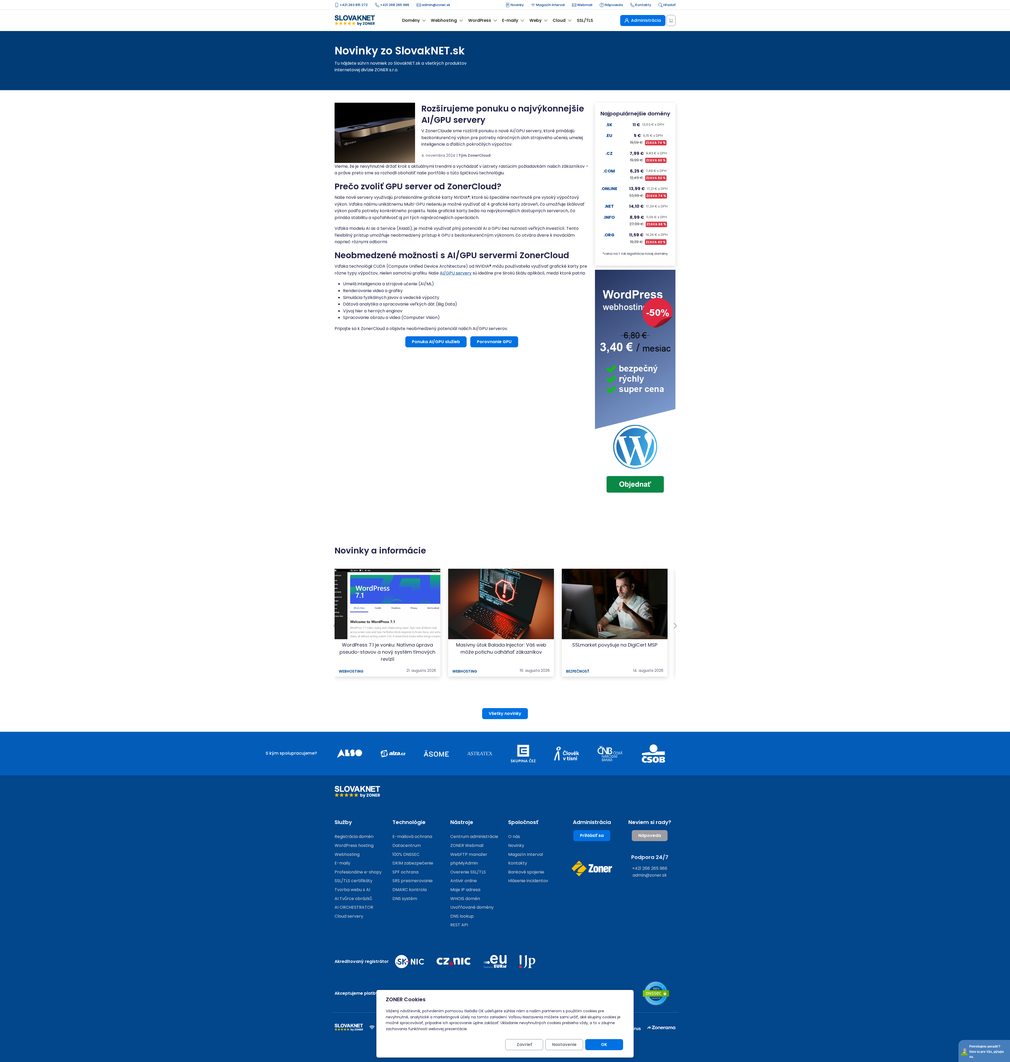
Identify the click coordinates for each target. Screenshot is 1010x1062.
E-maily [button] (510, 20)
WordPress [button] (479, 20)
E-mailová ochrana (412, 837)
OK (604, 1044)
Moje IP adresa (465, 890)
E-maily (342, 863)
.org (609, 235)
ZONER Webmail (466, 845)
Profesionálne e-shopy (358, 872)
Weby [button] (535, 20)
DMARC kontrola (409, 890)
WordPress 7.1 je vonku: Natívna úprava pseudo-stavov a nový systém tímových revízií (387, 652)
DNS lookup (462, 916)
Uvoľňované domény (472, 907)
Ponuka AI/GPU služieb (436, 342)
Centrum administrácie (474, 837)
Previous (334, 626)
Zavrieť (524, 1044)
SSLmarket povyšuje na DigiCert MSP (614, 645)
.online (609, 189)
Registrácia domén (354, 837)
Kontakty (642, 5)
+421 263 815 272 (353, 5)
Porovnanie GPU (494, 342)
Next (675, 626)
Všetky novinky (505, 713)
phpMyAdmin (464, 863)
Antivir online (463, 881)
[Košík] (670, 20)
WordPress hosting (354, 845)
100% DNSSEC (406, 854)
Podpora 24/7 (649, 857)
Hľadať (669, 5)
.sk (609, 125)
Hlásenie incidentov (528, 881)
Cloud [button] (559, 20)
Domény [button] (411, 20)
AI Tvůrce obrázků (353, 899)
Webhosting (351, 671)
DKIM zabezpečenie (412, 863)
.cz (609, 153)
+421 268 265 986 (394, 5)
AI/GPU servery (456, 273)
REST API (459, 925)
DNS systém (404, 899)
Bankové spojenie (526, 872)
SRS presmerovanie (412, 881)
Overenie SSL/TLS (468, 872)
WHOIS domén (465, 899)
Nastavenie (564, 1044)
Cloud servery (349, 916)
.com (609, 171)
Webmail (584, 5)
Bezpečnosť (577, 671)
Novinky (517, 5)
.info (609, 217)
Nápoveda (613, 5)
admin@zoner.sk (435, 5)
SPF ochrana (405, 872)
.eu (609, 136)
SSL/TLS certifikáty (353, 881)
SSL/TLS (585, 20)
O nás (514, 837)
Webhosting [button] (444, 20)
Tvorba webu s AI (352, 890)
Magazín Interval (550, 5)
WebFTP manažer (468, 854)
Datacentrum (406, 845)
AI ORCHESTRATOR (354, 907)
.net (609, 206)
